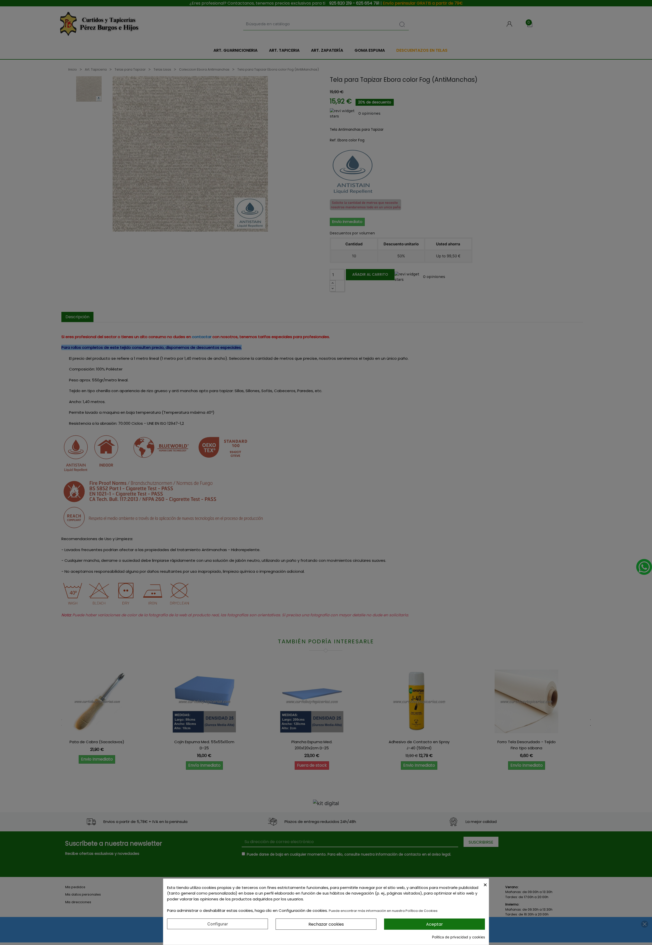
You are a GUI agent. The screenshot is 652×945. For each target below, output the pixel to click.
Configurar (217, 923)
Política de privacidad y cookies (458, 937)
